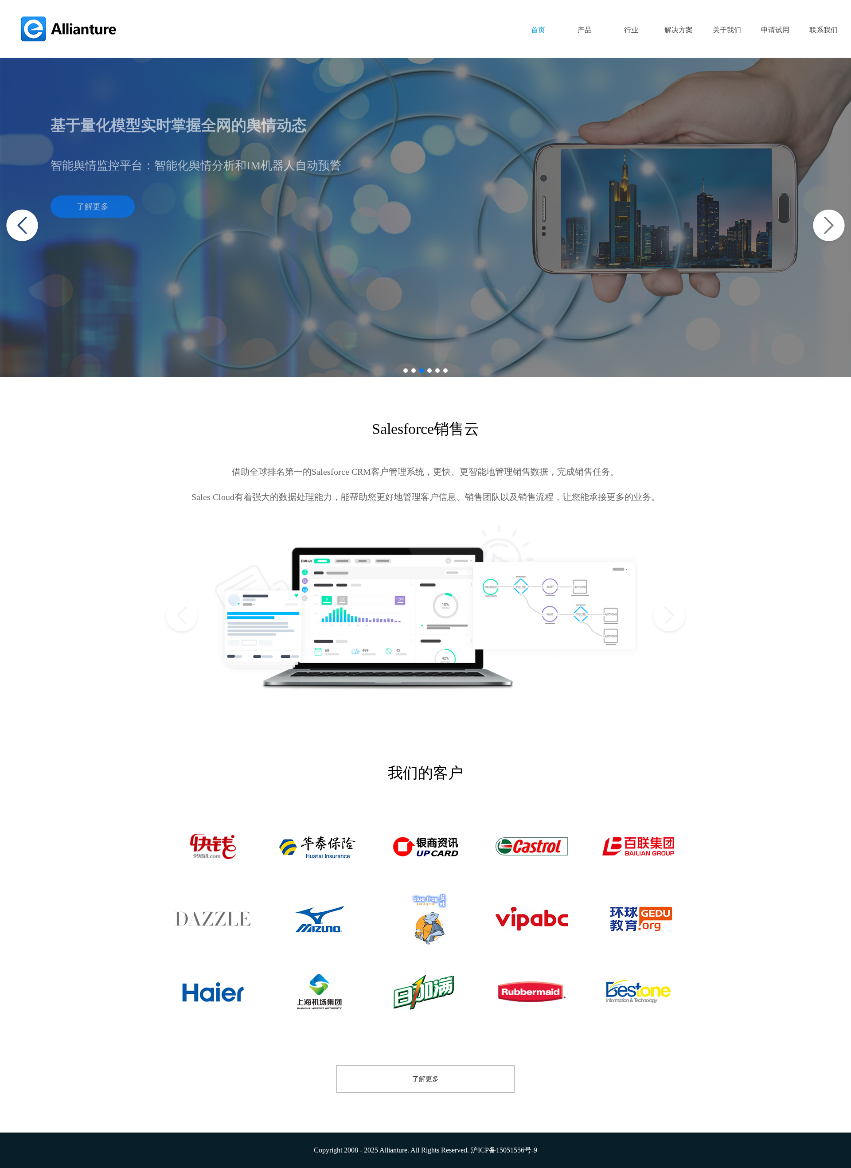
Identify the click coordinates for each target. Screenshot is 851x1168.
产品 (585, 30)
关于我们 (727, 30)
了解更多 (93, 206)
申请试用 (775, 30)
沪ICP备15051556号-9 (504, 1150)
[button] (405, 370)
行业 (631, 30)
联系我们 (823, 30)
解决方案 (678, 30)
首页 (538, 30)
